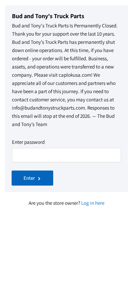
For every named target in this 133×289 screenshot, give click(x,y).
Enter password (28, 142)
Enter (29, 178)
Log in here (92, 203)
